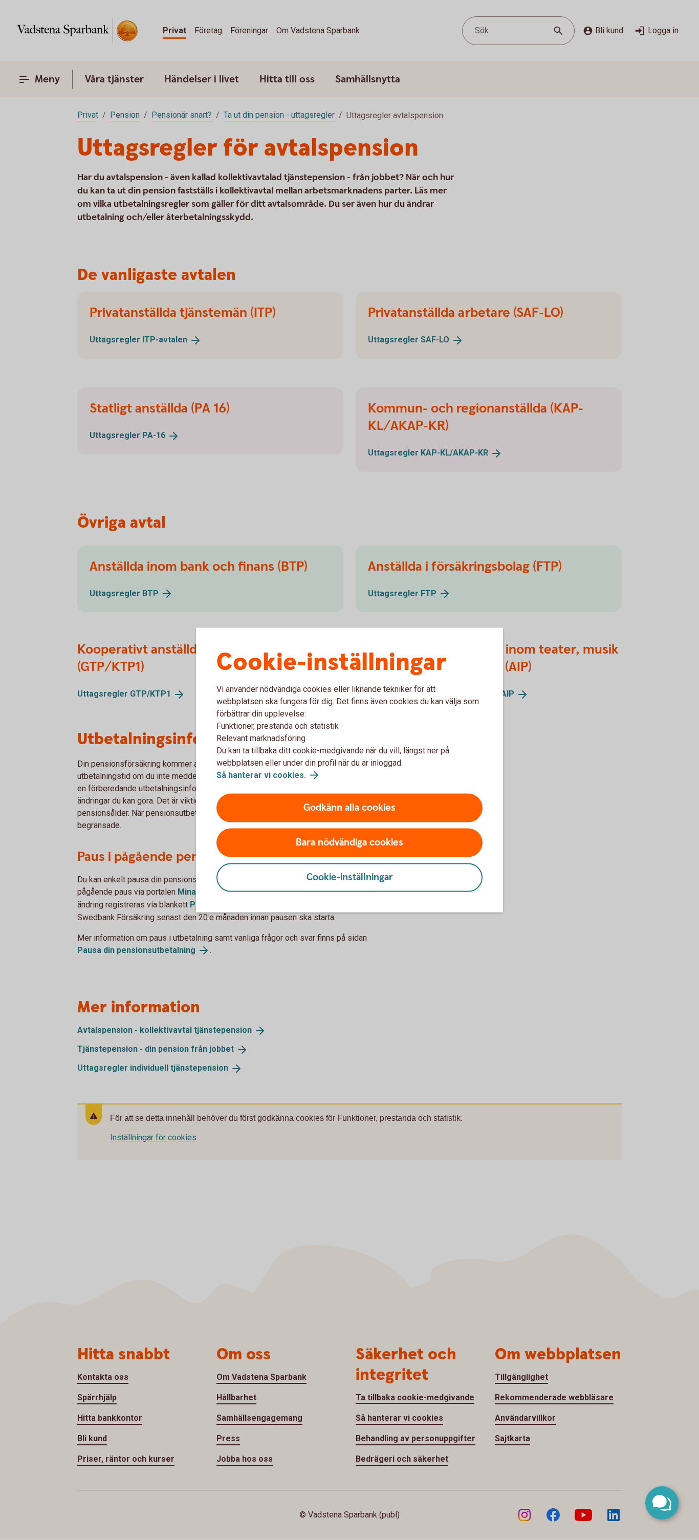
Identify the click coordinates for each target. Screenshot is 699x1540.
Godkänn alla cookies (349, 807)
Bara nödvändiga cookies (349, 842)
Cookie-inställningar (350, 877)
